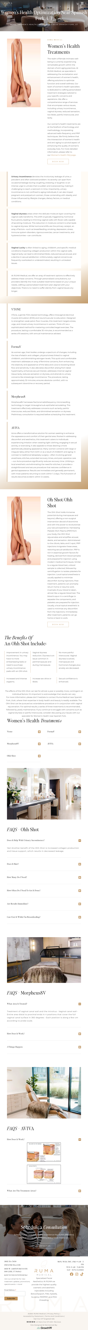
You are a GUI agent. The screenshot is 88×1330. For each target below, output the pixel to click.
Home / (14, 24)
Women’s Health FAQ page (63, 155)
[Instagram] (76, 1274)
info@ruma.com (12, 1265)
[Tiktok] (82, 1274)
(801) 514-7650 (10, 1261)
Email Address (10, 1290)
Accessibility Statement (33, 1316)
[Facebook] (71, 1274)
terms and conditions (54, 1316)
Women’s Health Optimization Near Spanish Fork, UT (48, 24)
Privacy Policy (53, 1314)
